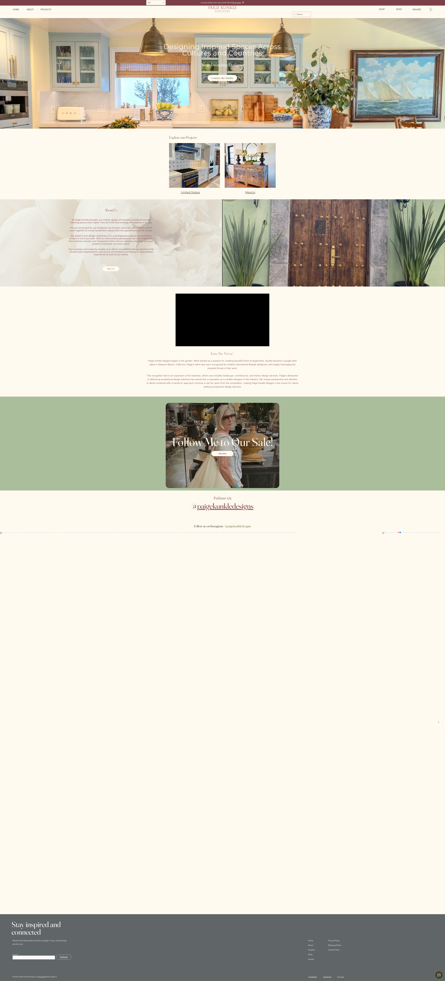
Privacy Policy (334, 940)
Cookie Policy (334, 950)
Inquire (311, 959)
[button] (431, 9)
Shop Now (236, 2)
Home (310, 940)
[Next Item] (438, 722)
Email (15, 955)
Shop (310, 954)
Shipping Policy (334, 945)
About (310, 945)
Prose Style (42, 977)
